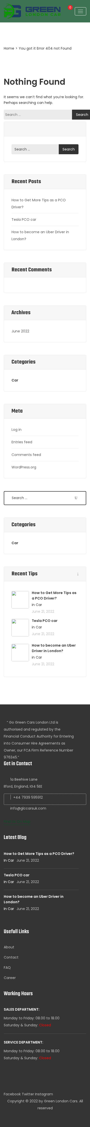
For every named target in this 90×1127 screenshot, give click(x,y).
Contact (11, 957)
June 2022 (20, 331)
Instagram (44, 1094)
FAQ (7, 967)
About (9, 947)
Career (10, 977)
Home (9, 48)
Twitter (28, 1094)
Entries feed (22, 442)
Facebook (12, 1094)
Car (15, 380)
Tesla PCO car (24, 219)
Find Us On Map (17, 821)
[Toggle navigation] (80, 11)
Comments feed (26, 454)
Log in (17, 429)
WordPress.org (24, 467)
